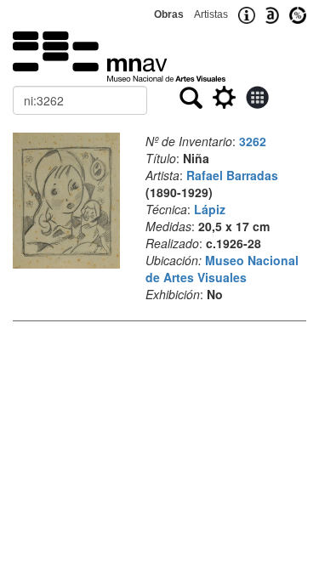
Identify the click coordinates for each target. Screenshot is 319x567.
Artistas (211, 14)
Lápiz (209, 209)
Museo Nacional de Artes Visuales (222, 269)
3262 (252, 141)
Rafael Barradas (232, 175)
